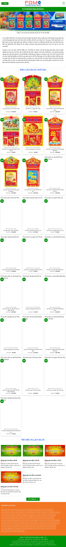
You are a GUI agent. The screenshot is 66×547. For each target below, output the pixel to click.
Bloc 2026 (4, 510)
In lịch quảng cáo (20, 517)
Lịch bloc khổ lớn (6, 523)
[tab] (33, 33)
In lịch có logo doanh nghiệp (8, 517)
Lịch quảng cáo (17, 528)
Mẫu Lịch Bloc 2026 (27, 528)
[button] (5, 3)
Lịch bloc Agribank (33, 520)
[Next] (62, 21)
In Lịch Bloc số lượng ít (40, 512)
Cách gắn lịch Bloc (38, 510)
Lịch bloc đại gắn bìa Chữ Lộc (33, 149)
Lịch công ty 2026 (41, 525)
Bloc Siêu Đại (29, 510)
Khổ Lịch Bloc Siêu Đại (48, 517)
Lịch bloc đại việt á (24, 525)
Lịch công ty (33, 525)
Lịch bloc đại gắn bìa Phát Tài (33, 309)
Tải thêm (33, 499)
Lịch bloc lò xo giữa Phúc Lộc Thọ (55, 230)
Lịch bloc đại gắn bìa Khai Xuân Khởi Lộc (11, 431)
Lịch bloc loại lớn (15, 523)
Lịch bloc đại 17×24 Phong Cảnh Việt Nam (11, 190)
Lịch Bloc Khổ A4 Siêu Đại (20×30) (53, 58)
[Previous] (3, 21)
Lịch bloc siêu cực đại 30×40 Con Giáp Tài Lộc (11, 309)
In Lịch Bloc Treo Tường (7, 515)
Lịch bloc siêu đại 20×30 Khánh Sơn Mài (33, 350)
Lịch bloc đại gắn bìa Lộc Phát (11, 349)
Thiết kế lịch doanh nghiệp (18, 531)
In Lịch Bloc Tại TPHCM (20, 515)
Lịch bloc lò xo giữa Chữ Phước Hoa (33, 269)
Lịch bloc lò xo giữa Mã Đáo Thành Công (11, 149)
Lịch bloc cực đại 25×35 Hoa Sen (55, 269)
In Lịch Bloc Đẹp (31, 515)
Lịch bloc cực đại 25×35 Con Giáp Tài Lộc (55, 190)
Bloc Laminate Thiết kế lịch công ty (16, 510)
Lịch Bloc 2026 (16, 520)
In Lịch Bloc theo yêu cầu (53, 512)
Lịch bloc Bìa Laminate (54, 520)
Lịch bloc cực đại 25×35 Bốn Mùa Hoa (54, 309)
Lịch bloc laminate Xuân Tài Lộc (33, 230)
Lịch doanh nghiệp (51, 525)
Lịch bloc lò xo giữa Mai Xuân (33, 108)
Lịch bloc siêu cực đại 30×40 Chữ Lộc (32, 190)
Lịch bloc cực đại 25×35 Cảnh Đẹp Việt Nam (55, 149)
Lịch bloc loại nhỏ (25, 523)
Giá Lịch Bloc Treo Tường (8, 512)
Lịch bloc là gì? (42, 523)
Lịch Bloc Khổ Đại (55, 56)
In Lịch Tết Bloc (29, 517)
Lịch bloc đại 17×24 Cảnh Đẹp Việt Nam (55, 109)
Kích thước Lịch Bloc (7, 520)
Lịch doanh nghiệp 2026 (7, 528)
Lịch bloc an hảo (43, 520)
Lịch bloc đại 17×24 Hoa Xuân (33, 390)
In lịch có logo (40, 515)
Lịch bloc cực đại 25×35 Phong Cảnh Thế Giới (55, 350)
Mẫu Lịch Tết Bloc (6, 531)
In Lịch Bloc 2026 (29, 512)
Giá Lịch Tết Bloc (19, 512)
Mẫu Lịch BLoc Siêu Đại (39, 528)
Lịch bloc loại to (34, 523)
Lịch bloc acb (25, 520)
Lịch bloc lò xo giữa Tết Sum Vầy (55, 390)
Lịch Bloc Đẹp (15, 525)
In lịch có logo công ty (50, 515)
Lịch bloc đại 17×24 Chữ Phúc (11, 230)
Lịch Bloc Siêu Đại (6, 525)
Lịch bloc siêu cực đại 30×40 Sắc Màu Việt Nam (11, 390)
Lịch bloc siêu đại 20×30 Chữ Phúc (11, 269)
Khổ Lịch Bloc (38, 517)
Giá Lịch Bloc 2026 (48, 510)
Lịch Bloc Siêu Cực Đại (53, 523)
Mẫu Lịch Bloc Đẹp (50, 528)
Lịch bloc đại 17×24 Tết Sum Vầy (11, 108)
